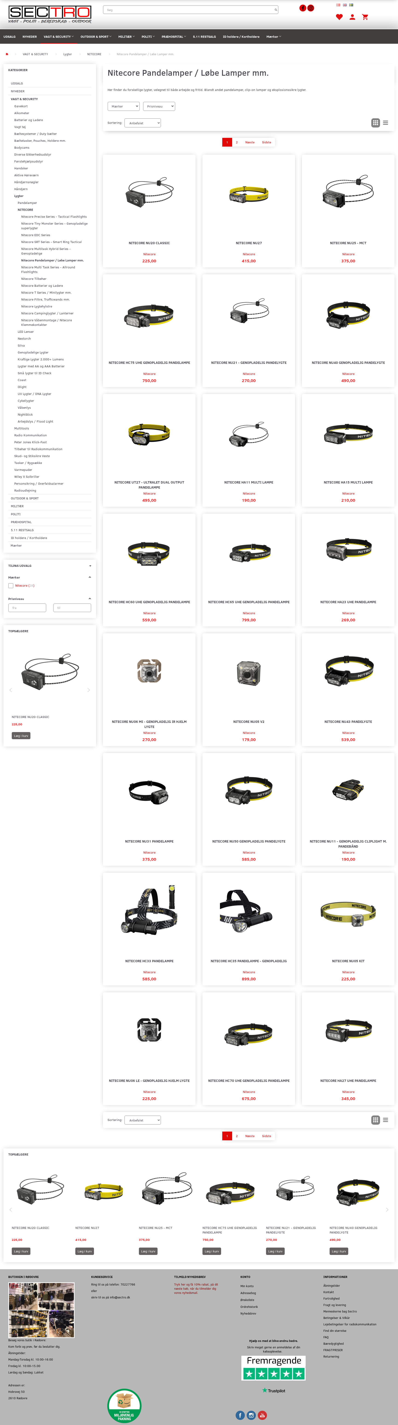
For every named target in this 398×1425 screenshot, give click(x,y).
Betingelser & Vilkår (336, 1318)
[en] (345, 4)
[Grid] (375, 122)
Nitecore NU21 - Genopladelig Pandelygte (249, 362)
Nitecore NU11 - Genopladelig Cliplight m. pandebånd (348, 844)
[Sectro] (49, 14)
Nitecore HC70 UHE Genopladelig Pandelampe (249, 1080)
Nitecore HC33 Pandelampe (149, 960)
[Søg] (276, 9)
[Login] (352, 16)
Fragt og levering (334, 1305)
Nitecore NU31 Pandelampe (149, 841)
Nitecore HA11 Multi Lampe (248, 482)
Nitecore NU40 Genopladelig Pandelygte (348, 362)
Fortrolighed (331, 1298)
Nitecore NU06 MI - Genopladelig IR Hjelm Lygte (149, 724)
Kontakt (328, 1292)
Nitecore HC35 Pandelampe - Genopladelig (249, 960)
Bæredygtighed (333, 1343)
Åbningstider (331, 1285)
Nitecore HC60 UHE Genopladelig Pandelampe (149, 601)
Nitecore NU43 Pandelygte (348, 721)
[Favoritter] (339, 16)
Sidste (266, 142)
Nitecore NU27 (249, 242)
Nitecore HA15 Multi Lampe (348, 482)
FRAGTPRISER (333, 1350)
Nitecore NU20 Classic (30, 717)
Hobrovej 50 (16, 1391)
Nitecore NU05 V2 (248, 721)
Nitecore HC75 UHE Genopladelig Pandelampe (149, 362)
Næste (250, 142)
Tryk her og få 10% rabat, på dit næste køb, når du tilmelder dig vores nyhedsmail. (196, 1288)
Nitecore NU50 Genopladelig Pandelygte (248, 841)
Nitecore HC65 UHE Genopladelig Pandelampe (249, 601)
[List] (385, 122)
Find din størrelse (334, 1330)
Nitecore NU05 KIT (348, 960)
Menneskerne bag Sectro (340, 1311)
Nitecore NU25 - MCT (348, 242)
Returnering (331, 1356)
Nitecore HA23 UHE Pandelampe (348, 601)
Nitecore (149, 254)
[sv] (351, 4)
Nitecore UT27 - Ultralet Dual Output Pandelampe (149, 484)
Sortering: (115, 122)
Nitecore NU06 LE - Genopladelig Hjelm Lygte (149, 1080)
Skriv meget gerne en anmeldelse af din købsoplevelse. (273, 1349)
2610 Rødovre (17, 1398)
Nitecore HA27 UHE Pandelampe (348, 1080)
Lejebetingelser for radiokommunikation (349, 1324)
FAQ (326, 1337)
